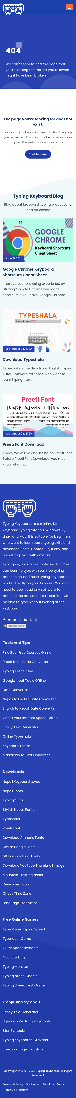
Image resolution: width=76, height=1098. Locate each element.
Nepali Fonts (13, 791)
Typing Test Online (18, 671)
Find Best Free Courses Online (27, 652)
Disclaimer (33, 1084)
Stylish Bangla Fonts (19, 847)
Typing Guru (13, 800)
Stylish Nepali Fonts (18, 809)
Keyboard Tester (16, 745)
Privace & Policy (13, 1084)
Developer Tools (16, 884)
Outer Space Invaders (21, 948)
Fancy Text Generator (21, 727)
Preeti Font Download (23, 444)
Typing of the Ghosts (20, 976)
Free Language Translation (24, 1049)
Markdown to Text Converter (26, 755)
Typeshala (11, 818)
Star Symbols (14, 1030)
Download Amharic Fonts (23, 837)
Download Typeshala (23, 359)
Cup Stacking (14, 957)
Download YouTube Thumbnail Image (33, 865)
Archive (61, 1084)
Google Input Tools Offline (24, 680)
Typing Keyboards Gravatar (26, 1040)
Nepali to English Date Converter (29, 699)
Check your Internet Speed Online (30, 717)
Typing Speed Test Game (24, 985)
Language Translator (20, 903)
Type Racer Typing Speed (24, 929)
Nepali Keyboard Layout (22, 781)
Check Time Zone (17, 893)
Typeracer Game (17, 938)
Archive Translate (17, 1090)
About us (48, 1084)
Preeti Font (11, 828)
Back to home (38, 154)
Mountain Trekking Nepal (23, 875)
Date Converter (15, 689)
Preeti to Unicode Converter (25, 661)
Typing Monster (15, 966)
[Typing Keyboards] (19, 507)
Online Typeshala (17, 736)
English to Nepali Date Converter (29, 708)
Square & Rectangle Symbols (27, 1021)
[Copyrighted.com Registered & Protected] (14, 625)
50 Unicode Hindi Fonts (21, 856)
